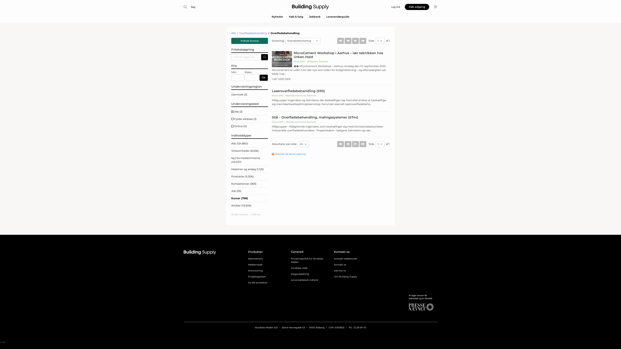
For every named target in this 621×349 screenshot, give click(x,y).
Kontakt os (340, 264)
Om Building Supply (345, 276)
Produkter (242, 176)
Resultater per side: (285, 144)
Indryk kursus (250, 40)
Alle (233, 33)
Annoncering (255, 270)
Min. (234, 72)
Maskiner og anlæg (247, 169)
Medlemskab (255, 264)
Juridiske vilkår (299, 268)
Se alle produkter (257, 282)
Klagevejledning (300, 274)
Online (240, 126)
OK (264, 77)
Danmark (239, 94)
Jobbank (315, 16)
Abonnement (255, 258)
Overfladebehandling (253, 33)
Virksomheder (245, 150)
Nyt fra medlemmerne (245, 160)
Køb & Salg (296, 16)
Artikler (241, 205)
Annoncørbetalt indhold (304, 280)
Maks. (248, 72)
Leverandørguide (337, 16)
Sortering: (278, 40)
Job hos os (340, 270)
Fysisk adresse (245, 119)
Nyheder (277, 16)
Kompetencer (243, 183)
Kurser (239, 198)
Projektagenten (257, 276)
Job (236, 191)
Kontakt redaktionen (345, 258)
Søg (193, 6)
